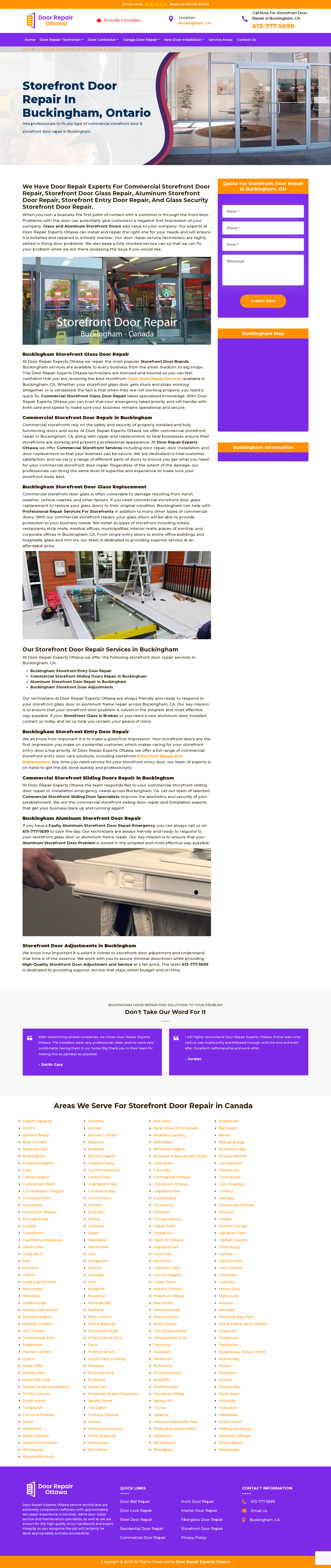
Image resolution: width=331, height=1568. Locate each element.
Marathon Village (168, 1296)
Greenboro (163, 1233)
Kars (27, 1261)
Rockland (96, 1380)
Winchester (33, 1450)
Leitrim (29, 1275)
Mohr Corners (165, 1317)
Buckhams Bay (232, 1149)
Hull (91, 1254)
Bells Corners (35, 1142)
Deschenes (33, 1205)
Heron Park (98, 1247)
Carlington (162, 1163)
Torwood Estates (38, 1415)
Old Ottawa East (103, 1331)
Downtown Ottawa (236, 1205)
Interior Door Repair (199, 1510)
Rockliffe (161, 1380)
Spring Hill (162, 1401)
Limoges (96, 1275)
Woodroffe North (38, 1457)
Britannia (96, 1149)
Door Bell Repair (135, 1501)
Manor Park (229, 1289)
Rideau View (34, 1373)
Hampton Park (232, 1233)
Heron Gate (33, 1247)
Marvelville (163, 1303)
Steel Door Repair (136, 1519)
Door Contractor (102, 39)
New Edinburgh (102, 1324)
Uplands (161, 1415)
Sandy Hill (97, 1387)
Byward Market (233, 1156)
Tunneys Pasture (103, 1415)
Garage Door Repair (140, 39)
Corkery (226, 1191)
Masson (226, 1303)
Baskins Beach (36, 1135)
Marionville (228, 1296)
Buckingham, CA (195, 23)
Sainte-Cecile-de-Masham (46, 1387)
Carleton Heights (38, 1163)
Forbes (225, 1219)
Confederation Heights (43, 1191)
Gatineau (96, 1226)
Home (30, 39)
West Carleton (36, 1436)
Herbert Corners (233, 1240)
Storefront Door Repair (202, 1529)
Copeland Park (167, 1191)
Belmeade (162, 1142)
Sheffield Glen (165, 1387)
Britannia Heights (169, 1149)
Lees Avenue (230, 1268)
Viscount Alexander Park (175, 1422)
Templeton (33, 1408)
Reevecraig (229, 1359)
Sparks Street (100, 1401)
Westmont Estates (40, 1443)
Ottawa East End (38, 1338)
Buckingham (34, 1156)
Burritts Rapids (101, 1156)
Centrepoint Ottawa (171, 1177)
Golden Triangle (233, 1226)
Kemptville (98, 1261)
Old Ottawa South (169, 1331)
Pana (92, 1345)
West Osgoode (102, 1436)
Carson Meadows (104, 1170)
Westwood (98, 1443)
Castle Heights (36, 1177)
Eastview (161, 1212)
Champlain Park (102, 1184)
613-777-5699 (273, 26)
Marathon (97, 1296)
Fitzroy (94, 1219)
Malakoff (96, 1289)
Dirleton (95, 1205)
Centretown (229, 1177)
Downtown (163, 1205)
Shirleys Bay (229, 1387)
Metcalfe (227, 1310)
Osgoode (227, 1331)
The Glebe (97, 1408)
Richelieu (96, 1366)
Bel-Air (225, 1135)
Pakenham (33, 1345)
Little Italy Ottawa (39, 1282)
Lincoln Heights (167, 1275)
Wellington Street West (174, 1429)
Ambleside (228, 1121)
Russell (225, 1380)
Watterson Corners (105, 1429)
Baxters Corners (102, 1135)
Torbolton (228, 1408)
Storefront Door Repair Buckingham (96, 49)
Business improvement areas (180, 1156)
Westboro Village (234, 1436)
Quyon (29, 1359)
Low (92, 1282)
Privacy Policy (193, 1538)
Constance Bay (102, 1191)
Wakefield (32, 1429)
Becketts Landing (169, 1135)
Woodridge (229, 1450)
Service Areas (220, 39)
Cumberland (164, 1198)
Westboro (162, 1436)
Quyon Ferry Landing (107, 1359)
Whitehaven (164, 1443)
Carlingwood (230, 1163)
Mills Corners (99, 1317)
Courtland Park (36, 1198)
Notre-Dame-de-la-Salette (243, 1324)
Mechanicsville (166, 1310)
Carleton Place (101, 1163)
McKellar (96, 1310)
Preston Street (101, 1352)
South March (34, 1401)
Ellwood (226, 1212)
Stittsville (227, 1401)
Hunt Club (162, 1254)
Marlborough (34, 1303)
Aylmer (94, 1128)
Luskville (226, 1282)
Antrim (29, 1128)
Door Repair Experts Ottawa (203, 1562)
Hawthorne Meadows (42, 1240)
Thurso (159, 1408)
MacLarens (33, 1289)
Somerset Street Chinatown (113, 1394)
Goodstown (33, 1233)
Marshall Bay (99, 1303)
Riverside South (167, 1373)
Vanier (28, 1422)
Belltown (96, 1142)
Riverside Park (101, 1373)
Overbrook (228, 1338)
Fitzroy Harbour (167, 1219)
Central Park (99, 1177)
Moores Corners (37, 1324)
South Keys (229, 1394)
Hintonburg (229, 1247)
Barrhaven (228, 1128)
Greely (93, 1233)
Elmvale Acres (35, 1219)
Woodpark (163, 1450)
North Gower (165, 1324)
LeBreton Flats (166, 1268)
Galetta (29, 1226)
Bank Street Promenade (175, 1128)
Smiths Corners (37, 1394)
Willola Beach (231, 1443)
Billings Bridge (232, 1142)
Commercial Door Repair (143, 1538)
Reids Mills (32, 1366)
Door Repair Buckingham (51, 49)
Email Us (259, 1511)
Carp (27, 1170)
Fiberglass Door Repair (202, 1519)
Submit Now (263, 301)
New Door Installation (182, 39)
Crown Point (99, 1198)
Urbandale (228, 1415)
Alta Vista (162, 1121)
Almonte (96, 1121)
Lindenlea (227, 1275)
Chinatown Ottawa (170, 1184)
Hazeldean (97, 1240)
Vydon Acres (230, 1422)
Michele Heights (37, 1317)
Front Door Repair (197, 1501)
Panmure (161, 1345)
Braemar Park (35, 1149)
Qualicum (162, 1352)
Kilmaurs (31, 1268)
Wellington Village (235, 1429)
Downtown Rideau (40, 1212)
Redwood (162, 1359)
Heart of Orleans (168, 1240)
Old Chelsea (34, 1331)
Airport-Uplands (37, 1121)
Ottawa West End (169, 1338)
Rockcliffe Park (36, 1380)
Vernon (94, 1422)
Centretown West (39, 1184)
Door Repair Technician (60, 39)
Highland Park (166, 1247)
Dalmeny (227, 1198)
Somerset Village (168, 1394)
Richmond (162, 1366)
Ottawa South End (105, 1338)
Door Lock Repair (136, 1510)
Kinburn (95, 1268)
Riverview (227, 1373)
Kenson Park (230, 1261)
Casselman (229, 1170)
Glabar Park (164, 1226)
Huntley (226, 1254)
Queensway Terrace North (242, 1352)
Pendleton (228, 1345)
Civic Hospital (231, 1184)
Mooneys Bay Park (236, 1317)
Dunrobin (96, 1212)
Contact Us (246, 39)
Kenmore (161, 1261)
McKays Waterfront (40, 1310)
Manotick (31, 1296)
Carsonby (162, 1170)
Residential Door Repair (141, 1529)
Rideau (225, 1366)
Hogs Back (33, 1254)
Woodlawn (98, 1450)
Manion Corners (167, 1289)
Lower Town (164, 1282)
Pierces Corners (37, 1352)
